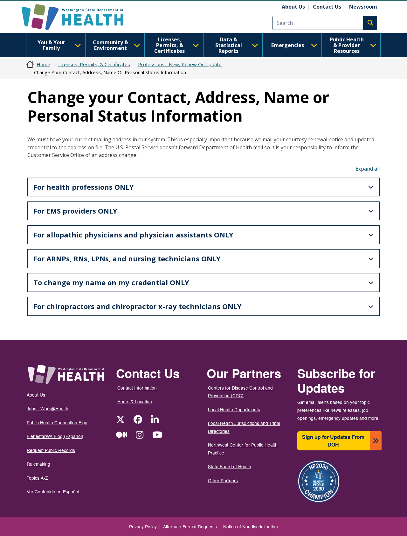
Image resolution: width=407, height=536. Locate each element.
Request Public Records (51, 450)
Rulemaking (38, 464)
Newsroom (363, 6)
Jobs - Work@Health (47, 408)
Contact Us (327, 6)
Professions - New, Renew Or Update (180, 64)
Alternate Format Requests (190, 526)
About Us (293, 6)
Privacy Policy (143, 526)
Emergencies (287, 45)
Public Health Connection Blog (57, 422)
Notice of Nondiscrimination (250, 526)
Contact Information (137, 387)
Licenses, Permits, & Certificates (169, 45)
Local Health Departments (234, 409)
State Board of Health (229, 466)
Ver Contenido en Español (53, 491)
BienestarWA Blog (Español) (55, 436)
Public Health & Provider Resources (347, 45)
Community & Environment (110, 45)
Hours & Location (134, 401)
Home (43, 64)
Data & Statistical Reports (228, 45)
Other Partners (223, 480)
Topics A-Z (37, 478)
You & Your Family (51, 45)
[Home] (78, 17)
